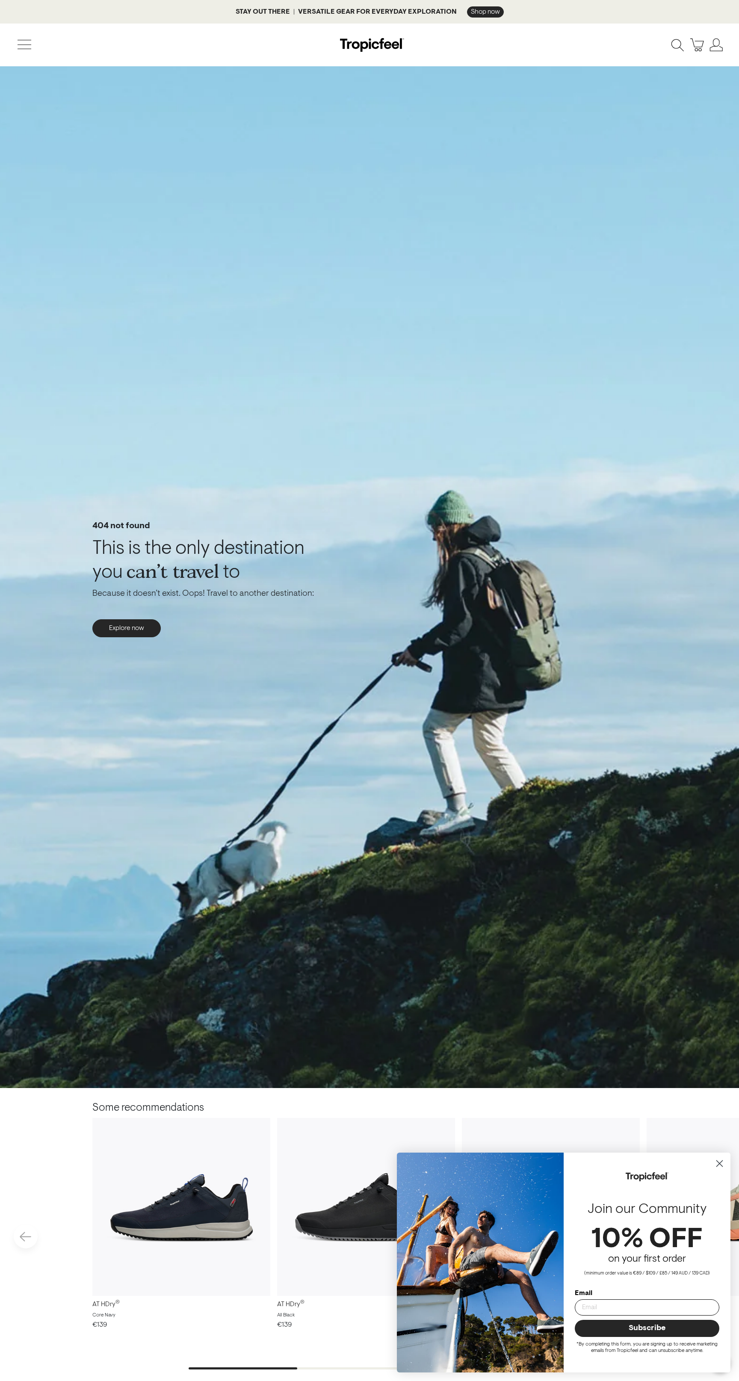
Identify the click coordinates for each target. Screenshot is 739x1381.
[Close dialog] (719, 1163)
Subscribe (647, 1328)
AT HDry (106, 1304)
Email (583, 1293)
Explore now (126, 628)
